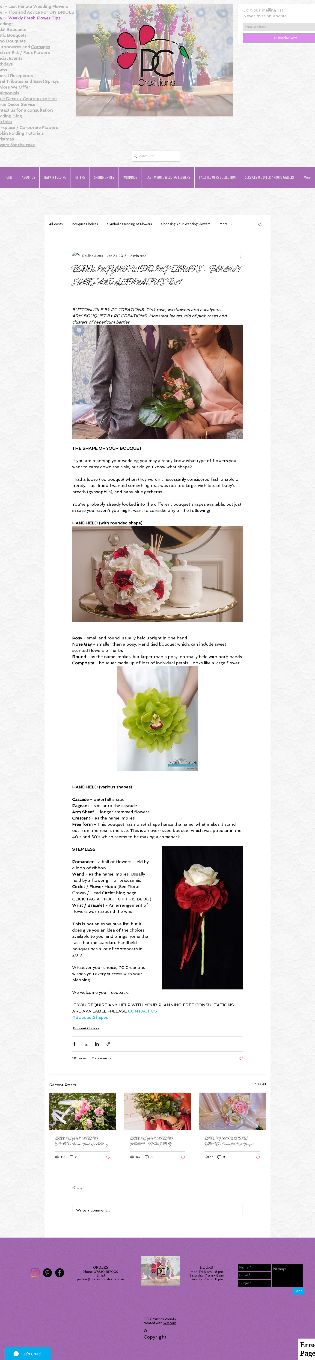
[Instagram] (35, 1272)
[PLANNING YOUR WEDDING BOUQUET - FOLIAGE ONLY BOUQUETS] (157, 1111)
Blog (17, 115)
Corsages (40, 46)
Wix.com (169, 1323)
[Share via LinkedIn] (97, 1044)
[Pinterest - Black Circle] (47, 1272)
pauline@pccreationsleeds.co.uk (101, 1279)
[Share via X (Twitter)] (85, 1044)
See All (260, 1084)
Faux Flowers (36, 52)
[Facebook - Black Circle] (59, 1272)
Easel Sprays (46, 81)
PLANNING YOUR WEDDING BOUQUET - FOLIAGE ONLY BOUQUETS (151, 1141)
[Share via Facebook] (74, 1044)
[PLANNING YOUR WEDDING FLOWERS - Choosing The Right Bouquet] (232, 1111)
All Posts (56, 224)
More (224, 224)
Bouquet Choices (85, 224)
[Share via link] (108, 1044)
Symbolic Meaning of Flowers (129, 224)
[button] (260, 224)
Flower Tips (48, 17)
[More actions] (240, 255)
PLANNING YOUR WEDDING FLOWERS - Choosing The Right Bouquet (229, 1141)
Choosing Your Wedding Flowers (185, 224)
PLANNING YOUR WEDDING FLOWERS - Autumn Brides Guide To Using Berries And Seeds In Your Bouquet (81, 1141)
